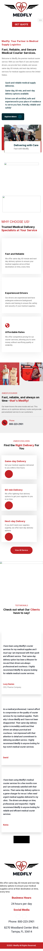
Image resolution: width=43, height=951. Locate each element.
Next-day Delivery (15, 521)
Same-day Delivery (15, 461)
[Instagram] (24, 916)
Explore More (11, 116)
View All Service (21, 550)
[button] (21, 24)
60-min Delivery (14, 490)
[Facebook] (18, 916)
